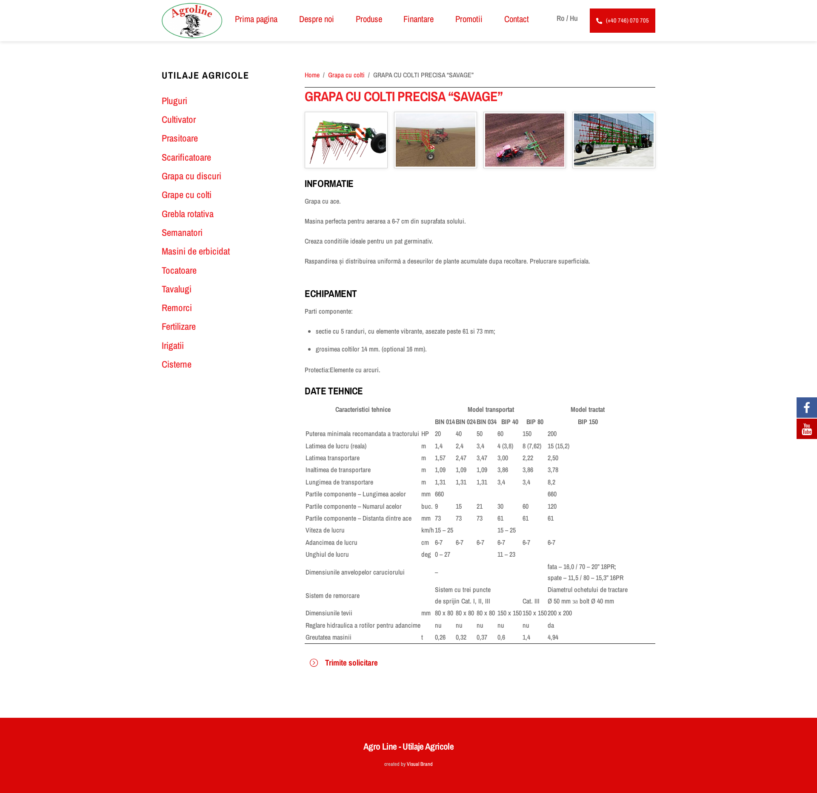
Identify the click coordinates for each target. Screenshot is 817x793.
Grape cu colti (186, 194)
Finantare (418, 19)
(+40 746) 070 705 (627, 20)
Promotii (469, 19)
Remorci (177, 307)
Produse (369, 19)
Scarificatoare (186, 157)
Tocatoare (179, 270)
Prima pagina (256, 19)
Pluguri (174, 100)
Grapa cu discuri (191, 176)
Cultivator (179, 119)
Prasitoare (180, 138)
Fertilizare (179, 326)
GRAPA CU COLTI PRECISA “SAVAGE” (404, 96)
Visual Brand (420, 764)
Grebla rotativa (188, 213)
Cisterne (176, 364)
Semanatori (182, 232)
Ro (561, 18)
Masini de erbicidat (196, 251)
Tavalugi (176, 289)
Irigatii (173, 345)
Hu (574, 18)
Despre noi (316, 19)
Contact (516, 19)
